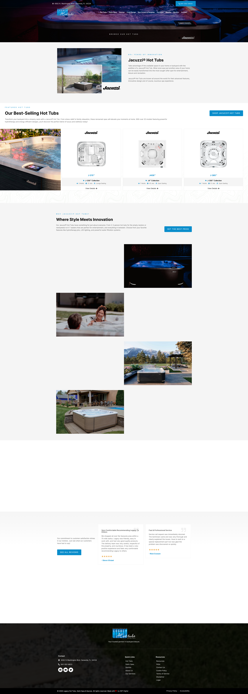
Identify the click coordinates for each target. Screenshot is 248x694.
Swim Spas (113, 12)
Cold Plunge (131, 12)
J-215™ (91, 175)
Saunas (122, 12)
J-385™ (213, 175)
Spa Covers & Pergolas (146, 12)
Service (168, 12)
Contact (184, 12)
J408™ (152, 175)
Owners (176, 12)
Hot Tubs (103, 12)
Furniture (160, 12)
